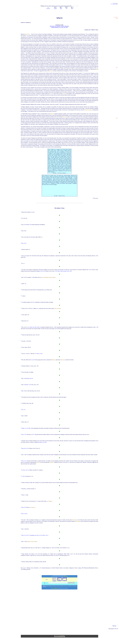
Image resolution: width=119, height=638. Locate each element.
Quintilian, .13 (35, 535)
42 (26, 109)
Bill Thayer (48, 8)
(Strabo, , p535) (43, 442)
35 (93, 90)
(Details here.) (66, 576)
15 (41, 51)
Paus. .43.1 (24, 460)
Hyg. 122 (25, 448)
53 (85, 142)
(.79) (30, 224)
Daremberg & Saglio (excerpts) (54, 581)
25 (74, 67)
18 (46, 54)
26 (33, 70)
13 (50, 49)
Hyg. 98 (30, 378)
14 (60, 49)
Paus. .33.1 (24, 434)
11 (92, 45)
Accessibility (59, 636)
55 (33, 146)
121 (23, 409)
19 (76, 55)
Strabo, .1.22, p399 (26, 428)
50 (93, 132)
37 (38, 94)
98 (41, 271)
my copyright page (55, 588)
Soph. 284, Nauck (35, 327)
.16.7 (32, 434)
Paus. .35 (24, 507)
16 (71, 51)
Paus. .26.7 (23, 243)
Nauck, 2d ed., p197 (64, 271)
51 (55, 140)
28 (93, 74)
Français (55, 8)
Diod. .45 (28, 384)
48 (63, 122)
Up (66, 8)
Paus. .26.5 (24, 513)
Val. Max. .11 (44, 535)
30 (43, 77)
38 (94, 101)
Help (61, 8)
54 (39, 145)
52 (28, 142)
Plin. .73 (26, 535)
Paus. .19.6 (39, 353)
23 (63, 64)
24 (45, 67)
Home (72, 8)
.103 (23, 476)
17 (25, 52)
